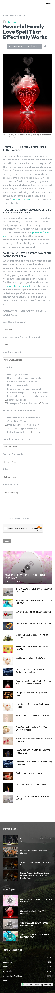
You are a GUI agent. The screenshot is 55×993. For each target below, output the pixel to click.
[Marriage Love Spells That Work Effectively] (10, 912)
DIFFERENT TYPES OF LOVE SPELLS (31, 785)
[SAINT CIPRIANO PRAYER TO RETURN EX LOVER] (8, 718)
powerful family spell (18, 286)
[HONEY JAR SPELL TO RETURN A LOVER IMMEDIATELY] (8, 753)
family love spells (19, 15)
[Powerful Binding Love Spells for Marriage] (10, 852)
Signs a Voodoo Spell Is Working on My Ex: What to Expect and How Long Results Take (36, 875)
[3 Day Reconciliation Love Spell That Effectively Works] (8, 730)
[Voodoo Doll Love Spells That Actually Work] (10, 863)
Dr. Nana (12, 22)
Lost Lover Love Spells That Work (30, 658)
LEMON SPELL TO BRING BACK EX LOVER (33, 612)
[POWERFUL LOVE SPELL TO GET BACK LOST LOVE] (27, 567)
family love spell (21, 199)
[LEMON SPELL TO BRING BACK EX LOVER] (8, 615)
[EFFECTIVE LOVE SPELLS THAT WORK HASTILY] (8, 638)
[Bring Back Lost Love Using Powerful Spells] (8, 695)
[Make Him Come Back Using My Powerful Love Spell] (8, 741)
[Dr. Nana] (5, 22)
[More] (45, 46)
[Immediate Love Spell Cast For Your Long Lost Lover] (8, 764)
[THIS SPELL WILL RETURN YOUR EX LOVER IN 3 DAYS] (8, 592)
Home (5, 15)
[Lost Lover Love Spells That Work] (8, 661)
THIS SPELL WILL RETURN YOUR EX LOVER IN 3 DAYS (34, 924)
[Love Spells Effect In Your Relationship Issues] (8, 707)
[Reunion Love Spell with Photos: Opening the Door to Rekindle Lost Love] (8, 684)
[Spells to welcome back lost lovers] (8, 776)
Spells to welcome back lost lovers (31, 773)
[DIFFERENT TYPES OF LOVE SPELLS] (8, 787)
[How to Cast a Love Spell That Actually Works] (10, 840)
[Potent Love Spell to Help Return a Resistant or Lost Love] (8, 672)
